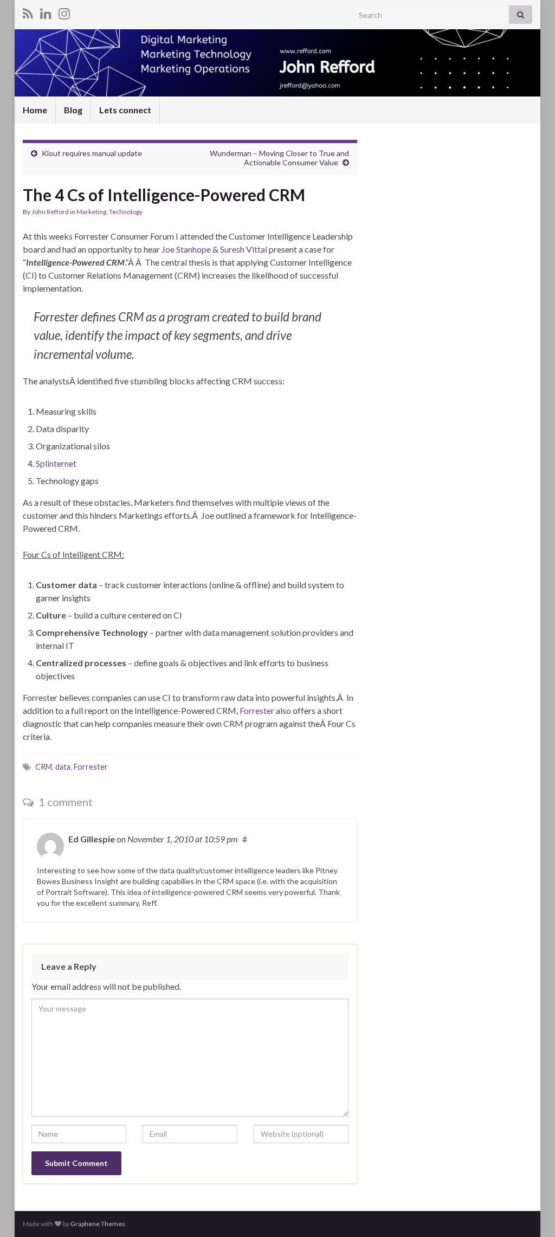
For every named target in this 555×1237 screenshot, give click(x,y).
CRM (43, 766)
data (62, 766)
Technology (126, 212)
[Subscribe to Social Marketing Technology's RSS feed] (28, 12)
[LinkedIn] (45, 12)
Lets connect (125, 110)
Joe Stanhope (187, 249)
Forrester (258, 710)
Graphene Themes (97, 1224)
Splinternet (56, 463)
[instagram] (64, 12)
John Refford (50, 212)
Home (35, 110)
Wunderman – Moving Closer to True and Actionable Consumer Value (279, 158)
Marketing (91, 212)
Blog (73, 110)
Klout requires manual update (92, 153)
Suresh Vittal (243, 249)
